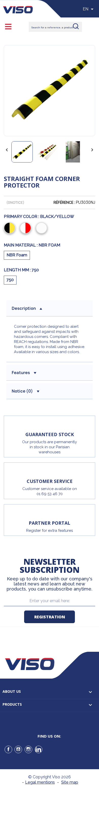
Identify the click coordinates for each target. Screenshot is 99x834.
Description (24, 308)
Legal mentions (40, 782)
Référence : (64, 202)
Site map (69, 782)
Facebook (8, 749)
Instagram (28, 749)
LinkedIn (39, 749)
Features (21, 372)
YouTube (18, 749)
